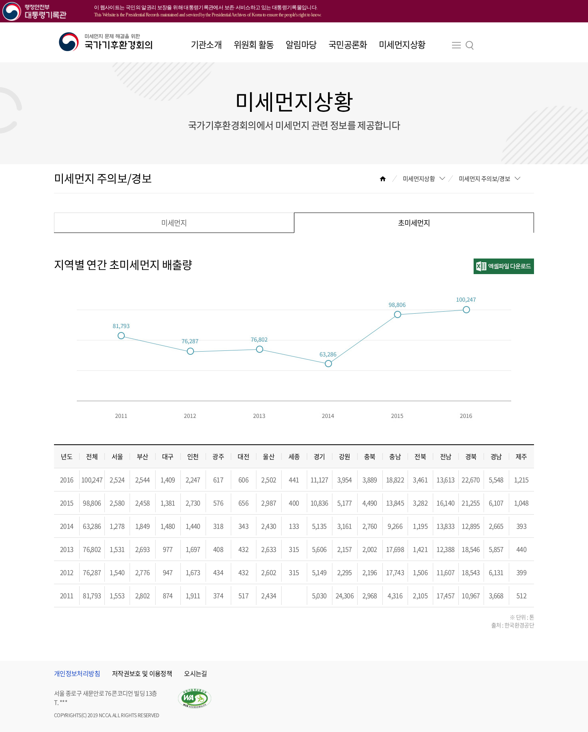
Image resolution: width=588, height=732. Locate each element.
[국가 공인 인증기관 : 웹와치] (194, 698)
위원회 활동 (254, 44)
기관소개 (206, 44)
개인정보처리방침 (77, 673)
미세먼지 (174, 222)
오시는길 (195, 673)
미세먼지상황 (402, 44)
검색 (469, 45)
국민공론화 (347, 44)
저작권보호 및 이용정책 (142, 673)
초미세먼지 (414, 222)
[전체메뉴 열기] (456, 48)
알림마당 (301, 44)
